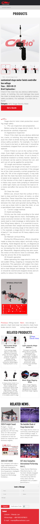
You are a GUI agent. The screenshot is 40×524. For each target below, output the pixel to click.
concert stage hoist (11, 77)
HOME (2, 7)
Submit (5, 506)
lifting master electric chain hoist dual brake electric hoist (10, 325)
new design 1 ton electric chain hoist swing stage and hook (29, 325)
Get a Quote (11, 108)
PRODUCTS (5, 7)
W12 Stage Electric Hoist (8, 7)
